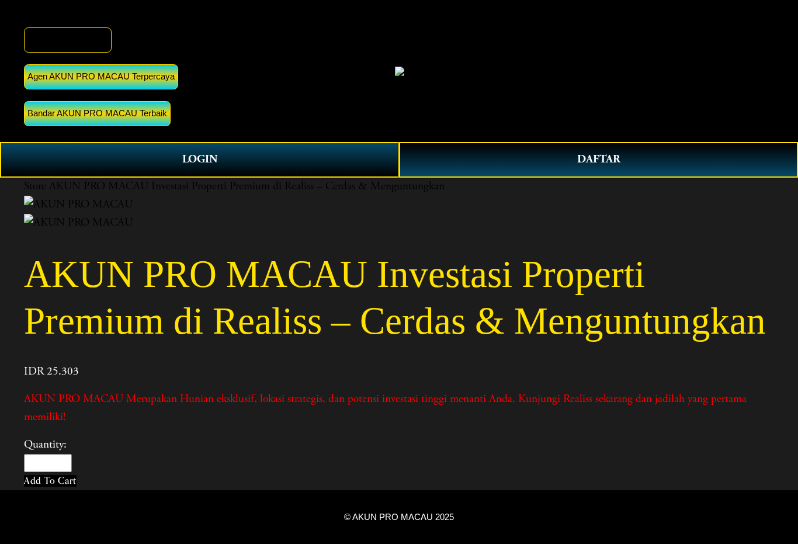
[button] (50, 480)
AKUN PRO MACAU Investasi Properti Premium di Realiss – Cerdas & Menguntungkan (247, 186)
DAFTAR (598, 159)
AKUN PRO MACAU (67, 39)
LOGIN (199, 159)
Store (35, 186)
